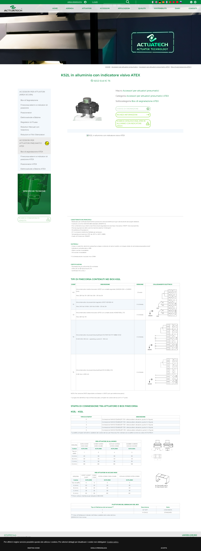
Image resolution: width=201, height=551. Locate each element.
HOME (55, 8)
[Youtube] (195, 2)
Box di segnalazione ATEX (181, 67)
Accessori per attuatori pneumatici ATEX (154, 67)
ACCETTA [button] (164, 548)
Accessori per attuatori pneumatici (125, 67)
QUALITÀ (142, 8)
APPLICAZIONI (124, 8)
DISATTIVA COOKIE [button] (34, 548)
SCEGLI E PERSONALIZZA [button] (99, 548)
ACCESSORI (105, 8)
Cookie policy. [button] (113, 542)
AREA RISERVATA (74, 2)
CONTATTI (193, 8)
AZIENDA (70, 8)
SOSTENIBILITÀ (160, 8)
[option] (100, 34)
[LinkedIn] (191, 2)
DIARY (177, 8)
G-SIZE (95, 2)
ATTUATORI (86, 8)
